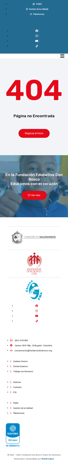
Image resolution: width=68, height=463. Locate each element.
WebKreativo (48, 459)
